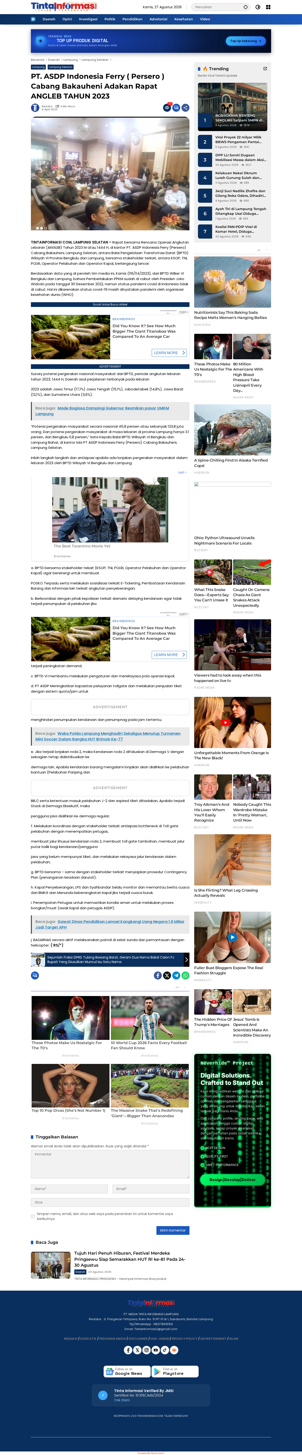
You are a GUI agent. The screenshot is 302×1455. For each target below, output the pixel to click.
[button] (245, 7)
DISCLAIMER (138, 1338)
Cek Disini (122, 1400)
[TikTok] (165, 1353)
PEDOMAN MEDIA (112, 1338)
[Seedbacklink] (174, 1350)
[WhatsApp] (185, 975)
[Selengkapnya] (265, 68)
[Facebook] (158, 975)
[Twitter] (167, 975)
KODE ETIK (88, 1338)
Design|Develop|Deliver (233, 1179)
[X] (137, 1353)
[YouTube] (156, 1353)
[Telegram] (176, 975)
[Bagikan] (185, 108)
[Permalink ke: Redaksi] (36, 107)
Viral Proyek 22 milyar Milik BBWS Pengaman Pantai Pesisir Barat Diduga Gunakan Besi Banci (238, 139)
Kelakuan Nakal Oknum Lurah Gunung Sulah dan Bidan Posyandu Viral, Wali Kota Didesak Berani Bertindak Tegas (238, 175)
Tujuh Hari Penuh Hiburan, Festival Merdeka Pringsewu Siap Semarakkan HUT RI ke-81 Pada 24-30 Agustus (129, 1259)
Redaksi (47, 106)
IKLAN (233, 1338)
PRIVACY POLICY (184, 1338)
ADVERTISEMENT (213, 1338)
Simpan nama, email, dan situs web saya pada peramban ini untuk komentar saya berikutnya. (105, 1216)
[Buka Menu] (268, 7)
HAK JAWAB (160, 1338)
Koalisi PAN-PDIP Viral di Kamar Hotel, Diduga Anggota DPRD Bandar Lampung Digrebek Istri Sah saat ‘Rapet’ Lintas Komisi (239, 229)
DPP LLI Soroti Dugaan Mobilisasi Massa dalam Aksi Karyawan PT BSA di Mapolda (240, 157)
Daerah (80, 1272)
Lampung (38, 67)
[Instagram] (146, 1353)
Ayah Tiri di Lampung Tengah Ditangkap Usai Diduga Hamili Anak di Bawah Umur (240, 211)
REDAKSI (70, 1338)
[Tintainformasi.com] (64, 6)
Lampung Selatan (60, 67)
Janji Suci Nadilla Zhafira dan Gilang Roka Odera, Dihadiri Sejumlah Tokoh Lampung (240, 193)
